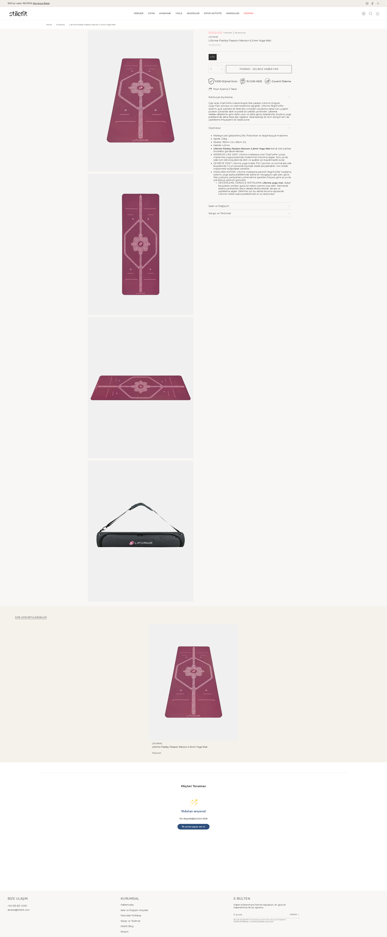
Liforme (213, 37)
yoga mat (277, 182)
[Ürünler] (377, 13)
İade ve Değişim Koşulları (134, 910)
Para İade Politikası (131, 915)
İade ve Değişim (219, 206)
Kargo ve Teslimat (220, 213)
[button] (151, 13)
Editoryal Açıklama (221, 97)
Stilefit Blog (127, 926)
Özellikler (215, 128)
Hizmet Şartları (258, 922)
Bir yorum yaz (240, 33)
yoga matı (214, 105)
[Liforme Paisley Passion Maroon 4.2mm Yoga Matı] (193, 682)
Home (49, 24)
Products (60, 24)
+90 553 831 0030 (17, 905)
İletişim (125, 931)
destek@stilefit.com (19, 910)
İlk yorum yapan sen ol (193, 826)
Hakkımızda (127, 904)
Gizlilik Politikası (241, 922)
